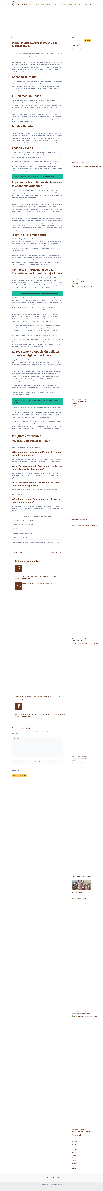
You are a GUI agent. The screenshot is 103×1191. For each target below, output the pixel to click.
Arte (73, 1139)
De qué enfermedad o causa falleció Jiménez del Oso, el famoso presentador (81, 281)
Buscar (73, 37)
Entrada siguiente (57, 552)
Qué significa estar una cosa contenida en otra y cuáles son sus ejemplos (81, 520)
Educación (74, 1149)
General (74, 1152)
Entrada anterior (17, 552)
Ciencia (74, 1144)
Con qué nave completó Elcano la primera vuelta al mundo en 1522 (37, 697)
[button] (90, 4)
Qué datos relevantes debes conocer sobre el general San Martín (79, 758)
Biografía (74, 1141)
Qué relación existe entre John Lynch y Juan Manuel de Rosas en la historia (40, 714)
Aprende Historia (23, 4)
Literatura (74, 1160)
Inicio (44, 1177)
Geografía (74, 1155)
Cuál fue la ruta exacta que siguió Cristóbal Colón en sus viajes (36, 576)
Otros (73, 1166)
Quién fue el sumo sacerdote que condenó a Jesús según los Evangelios (80, 401)
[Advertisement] (51, 20)
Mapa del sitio (51, 1177)
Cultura (74, 1147)
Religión (74, 1168)
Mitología (74, 1163)
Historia (18, 49)
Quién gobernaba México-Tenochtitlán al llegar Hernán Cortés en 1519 (81, 894)
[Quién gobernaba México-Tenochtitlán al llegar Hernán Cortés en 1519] (81, 885)
